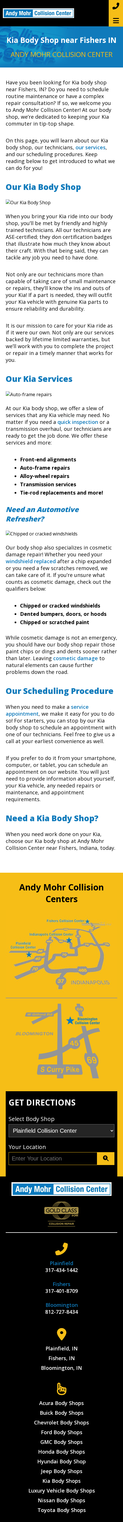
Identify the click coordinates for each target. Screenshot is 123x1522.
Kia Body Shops (61, 1480)
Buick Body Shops (62, 1412)
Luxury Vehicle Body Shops (61, 1490)
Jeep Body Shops (61, 1471)
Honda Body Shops (61, 1451)
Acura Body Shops (61, 1403)
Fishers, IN (61, 1358)
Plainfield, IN (61, 1348)
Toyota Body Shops (61, 1510)
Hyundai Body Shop (61, 1461)
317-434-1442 (61, 1270)
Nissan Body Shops (61, 1500)
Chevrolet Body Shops (61, 1422)
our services (91, 147)
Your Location (27, 1147)
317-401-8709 (61, 1290)
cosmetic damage (75, 658)
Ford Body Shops (61, 1432)
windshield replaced (31, 561)
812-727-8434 (61, 1311)
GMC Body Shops (61, 1441)
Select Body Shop (32, 1119)
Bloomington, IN (61, 1367)
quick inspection (77, 421)
